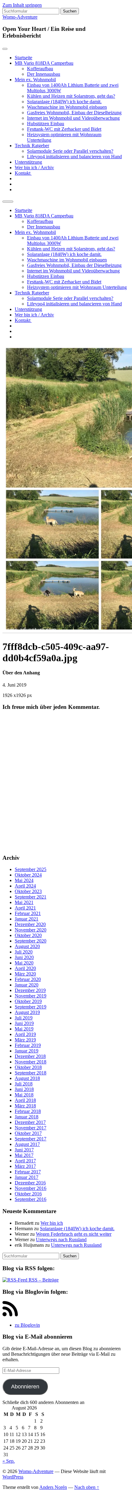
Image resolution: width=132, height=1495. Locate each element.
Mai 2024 (24, 880)
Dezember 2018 (30, 1056)
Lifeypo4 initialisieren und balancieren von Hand (74, 156)
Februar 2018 (28, 1111)
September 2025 (30, 869)
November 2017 (30, 1127)
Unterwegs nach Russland (61, 1239)
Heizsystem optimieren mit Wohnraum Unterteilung (77, 287)
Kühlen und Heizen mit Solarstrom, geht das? (71, 96)
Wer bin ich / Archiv (34, 167)
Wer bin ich (52, 1223)
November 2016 (30, 1188)
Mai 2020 (24, 962)
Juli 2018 (24, 1083)
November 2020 (30, 929)
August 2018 (27, 1078)
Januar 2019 (26, 1050)
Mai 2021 (24, 902)
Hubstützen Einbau (45, 123)
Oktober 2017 (28, 1133)
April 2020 (25, 968)
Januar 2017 (26, 1177)
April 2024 (25, 885)
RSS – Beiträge (43, 1279)
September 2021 (30, 896)
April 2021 (25, 907)
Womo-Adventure (19, 17)
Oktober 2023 (28, 891)
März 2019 (25, 1039)
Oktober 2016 (28, 1193)
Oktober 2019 (28, 1001)
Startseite (23, 57)
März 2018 (25, 1105)
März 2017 (25, 1166)
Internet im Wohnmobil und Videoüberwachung (73, 118)
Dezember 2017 (30, 1122)
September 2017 (30, 1138)
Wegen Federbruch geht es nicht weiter (73, 1234)
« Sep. (8, 1461)
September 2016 (30, 1199)
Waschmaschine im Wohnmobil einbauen (67, 107)
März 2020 (25, 973)
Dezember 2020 (30, 924)
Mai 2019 (24, 1028)
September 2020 (30, 940)
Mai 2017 (24, 1155)
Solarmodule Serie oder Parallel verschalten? (70, 151)
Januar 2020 (26, 984)
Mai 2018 (24, 1094)
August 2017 (27, 1144)
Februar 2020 (28, 979)
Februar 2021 (28, 913)
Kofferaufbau (40, 68)
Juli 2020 (24, 951)
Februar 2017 (28, 1171)
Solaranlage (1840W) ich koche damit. (64, 101)
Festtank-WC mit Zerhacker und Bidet (64, 129)
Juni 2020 (24, 957)
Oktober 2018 (28, 1067)
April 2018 (25, 1100)
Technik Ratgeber (32, 145)
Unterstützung (28, 162)
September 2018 (30, 1072)
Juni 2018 (24, 1089)
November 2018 (30, 1061)
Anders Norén (53, 1487)
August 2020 (27, 946)
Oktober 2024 (28, 874)
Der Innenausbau (43, 74)
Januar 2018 (26, 1116)
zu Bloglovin (27, 1325)
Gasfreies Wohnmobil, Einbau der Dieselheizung (74, 112)
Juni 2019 (24, 1023)
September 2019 (30, 1006)
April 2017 (25, 1160)
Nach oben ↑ (86, 1487)
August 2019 (27, 1012)
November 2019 (30, 995)
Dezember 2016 (30, 1182)
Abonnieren (25, 1387)
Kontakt (23, 173)
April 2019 (25, 1034)
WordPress (12, 1476)
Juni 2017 (24, 1149)
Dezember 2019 (30, 990)
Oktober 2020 (28, 935)
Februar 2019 (28, 1045)
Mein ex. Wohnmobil (35, 79)
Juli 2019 (24, 1017)
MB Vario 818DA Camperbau (44, 63)
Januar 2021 (26, 918)
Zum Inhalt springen (22, 5)
